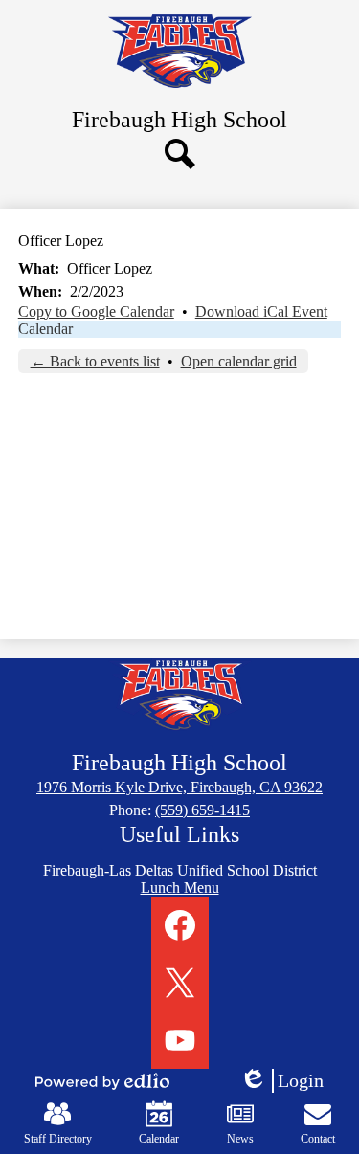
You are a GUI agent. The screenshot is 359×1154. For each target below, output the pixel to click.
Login (288, 1081)
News (240, 1138)
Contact (318, 1138)
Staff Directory (58, 1138)
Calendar (45, 329)
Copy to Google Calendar (96, 311)
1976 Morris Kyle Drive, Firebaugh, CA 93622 (179, 787)
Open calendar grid (239, 361)
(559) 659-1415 (202, 810)
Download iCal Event (261, 311)
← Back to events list (95, 361)
